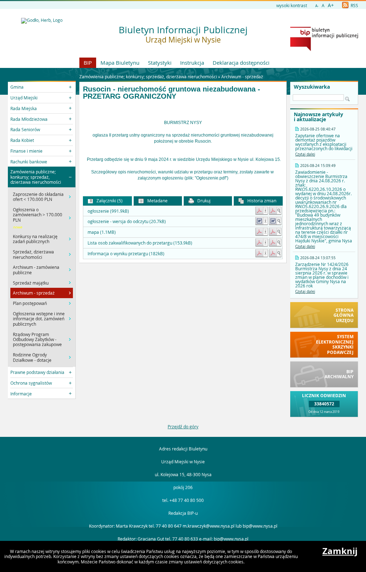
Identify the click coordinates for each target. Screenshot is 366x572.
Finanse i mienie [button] (26, 151)
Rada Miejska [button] (23, 108)
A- (316, 6)
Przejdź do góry (183, 426)
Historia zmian (261, 200)
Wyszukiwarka (312, 86)
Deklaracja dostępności (241, 62)
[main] (183, 144)
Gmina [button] (17, 87)
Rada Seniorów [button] (25, 129)
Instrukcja (192, 62)
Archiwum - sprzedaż (242, 76)
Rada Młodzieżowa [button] (29, 119)
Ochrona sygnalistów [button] (31, 383)
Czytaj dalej (305, 154)
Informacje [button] (21, 393)
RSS (354, 5)
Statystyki (160, 62)
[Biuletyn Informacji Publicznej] (324, 49)
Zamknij (339, 551)
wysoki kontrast (291, 5)
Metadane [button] (157, 200)
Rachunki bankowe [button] (28, 161)
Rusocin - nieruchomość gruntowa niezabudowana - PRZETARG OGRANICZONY (171, 92)
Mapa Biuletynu (119, 62)
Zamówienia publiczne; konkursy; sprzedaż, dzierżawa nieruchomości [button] (35, 177)
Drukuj (203, 200)
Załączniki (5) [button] (109, 200)
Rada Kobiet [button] (22, 140)
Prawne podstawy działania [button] (37, 372)
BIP (88, 62)
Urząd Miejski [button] (24, 97)
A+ (331, 5)
